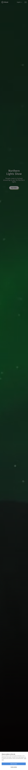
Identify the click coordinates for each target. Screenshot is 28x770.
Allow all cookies (13, 763)
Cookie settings (14, 767)
